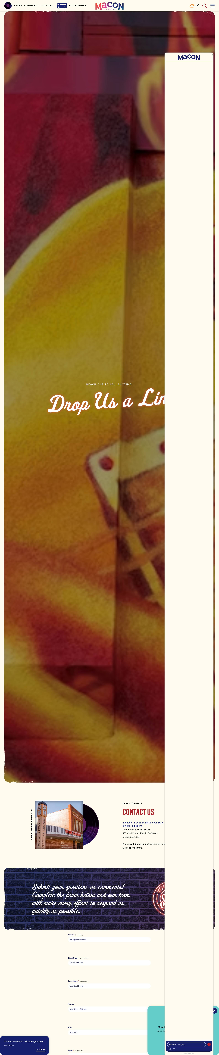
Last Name (73, 981)
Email (71, 935)
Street (71, 1004)
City (70, 1027)
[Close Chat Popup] (211, 55)
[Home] (109, 6)
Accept (40, 1050)
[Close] (214, 1011)
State (70, 1050)
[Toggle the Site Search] (204, 6)
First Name (73, 958)
